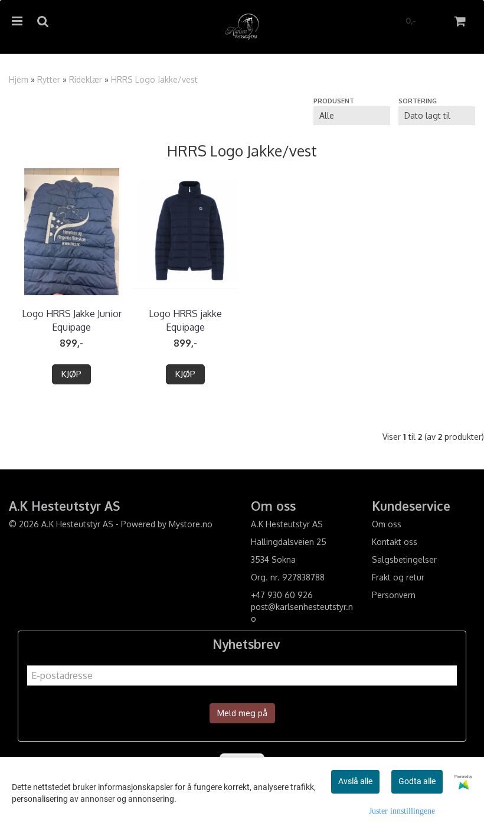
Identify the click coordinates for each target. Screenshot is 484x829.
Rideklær (85, 79)
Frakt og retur (398, 577)
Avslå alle (355, 781)
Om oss (386, 524)
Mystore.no (190, 524)
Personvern (394, 595)
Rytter (48, 79)
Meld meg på (242, 713)
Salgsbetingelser (404, 559)
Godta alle (417, 781)
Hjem (18, 79)
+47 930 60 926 (282, 595)
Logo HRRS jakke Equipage (185, 320)
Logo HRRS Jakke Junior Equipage (72, 320)
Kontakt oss (394, 542)
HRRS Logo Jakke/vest (154, 79)
